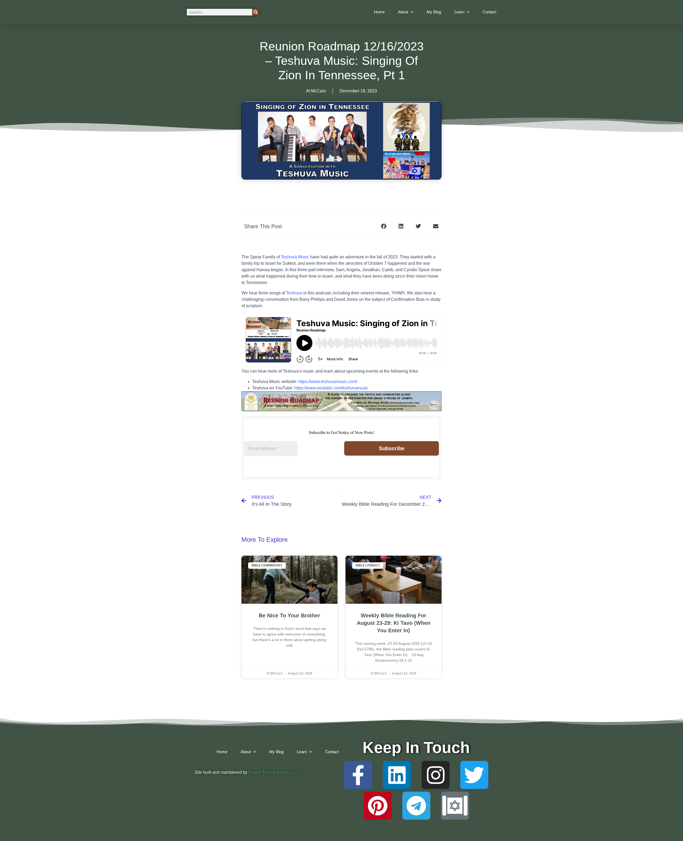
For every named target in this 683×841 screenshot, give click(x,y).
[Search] (255, 12)
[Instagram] (436, 775)
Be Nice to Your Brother (289, 615)
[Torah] (455, 806)
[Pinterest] (378, 806)
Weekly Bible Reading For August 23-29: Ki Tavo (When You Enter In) (393, 623)
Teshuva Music (295, 257)
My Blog (434, 12)
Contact (489, 12)
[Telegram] (416, 806)
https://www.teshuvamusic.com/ (327, 381)
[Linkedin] (397, 775)
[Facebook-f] (358, 775)
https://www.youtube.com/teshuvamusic (331, 388)
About (403, 12)
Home (379, 12)
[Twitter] (474, 775)
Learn (459, 12)
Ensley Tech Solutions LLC (274, 772)
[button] (384, 226)
